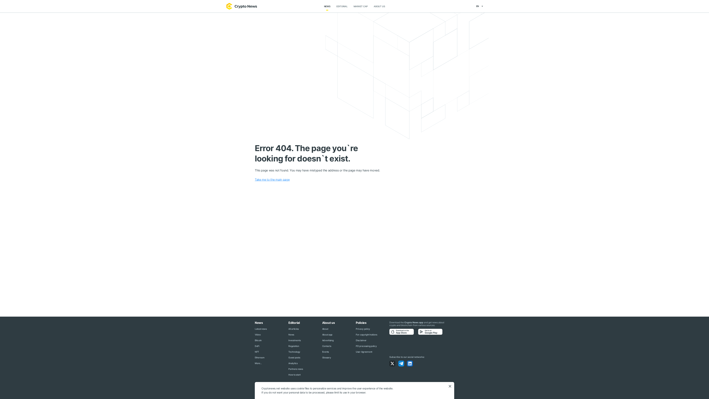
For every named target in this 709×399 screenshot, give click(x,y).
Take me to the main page (272, 179)
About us (379, 6)
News (327, 6)
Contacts (326, 346)
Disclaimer (361, 340)
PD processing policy (366, 346)
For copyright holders (366, 334)
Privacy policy (363, 329)
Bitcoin (258, 340)
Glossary (326, 357)
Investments (294, 340)
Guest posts (294, 357)
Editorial (342, 6)
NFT (257, 351)
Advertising (328, 340)
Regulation (293, 346)
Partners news (295, 369)
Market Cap (361, 6)
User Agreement (364, 351)
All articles (293, 329)
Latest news (261, 329)
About (325, 329)
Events (325, 351)
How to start (294, 374)
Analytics (292, 363)
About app (327, 334)
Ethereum (260, 357)
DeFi (257, 346)
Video (258, 334)
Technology (294, 351)
